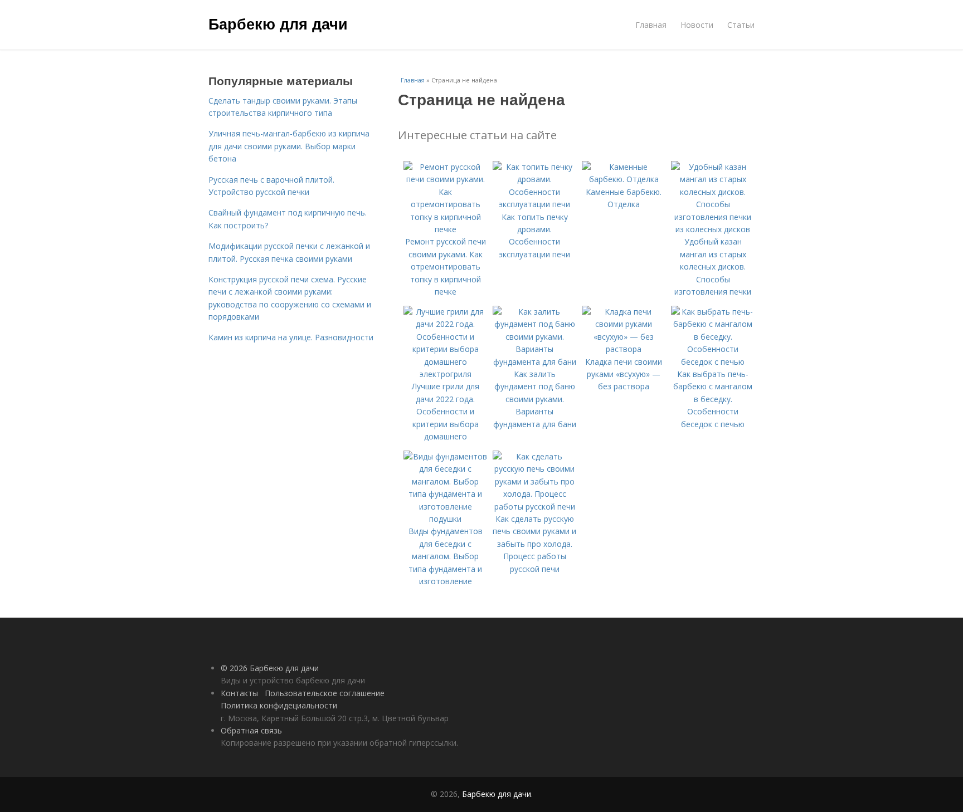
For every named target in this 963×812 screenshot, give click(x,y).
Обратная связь (251, 730)
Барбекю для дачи (278, 23)
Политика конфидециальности (279, 705)
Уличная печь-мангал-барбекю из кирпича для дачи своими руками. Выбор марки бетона (288, 146)
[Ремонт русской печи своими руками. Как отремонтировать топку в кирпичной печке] (445, 229)
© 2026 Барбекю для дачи (270, 668)
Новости (696, 24)
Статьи (741, 24)
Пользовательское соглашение (325, 693)
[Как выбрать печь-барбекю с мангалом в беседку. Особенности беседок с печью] (713, 361)
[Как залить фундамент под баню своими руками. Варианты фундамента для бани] (534, 361)
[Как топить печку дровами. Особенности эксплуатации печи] (534, 204)
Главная (651, 24)
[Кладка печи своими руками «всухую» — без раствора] (623, 349)
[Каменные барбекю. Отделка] (623, 179)
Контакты (239, 693)
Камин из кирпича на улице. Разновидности (290, 337)
